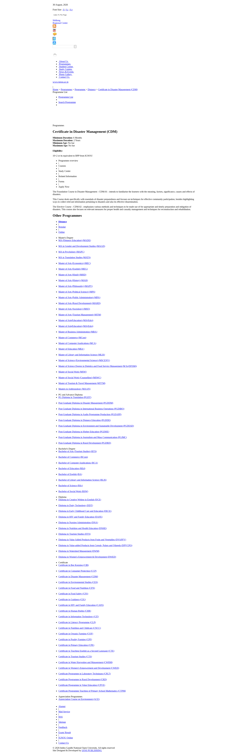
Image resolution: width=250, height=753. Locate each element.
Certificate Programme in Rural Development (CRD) (82, 679)
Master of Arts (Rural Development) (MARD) (79, 303)
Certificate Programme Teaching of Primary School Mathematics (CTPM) (92, 691)
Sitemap (62, 722)
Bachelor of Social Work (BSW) (73, 491)
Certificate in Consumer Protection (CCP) (77, 571)
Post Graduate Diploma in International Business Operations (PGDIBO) (91, 409)
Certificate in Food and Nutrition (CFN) (76, 588)
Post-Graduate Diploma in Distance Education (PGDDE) (84, 420)
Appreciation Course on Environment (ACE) (79, 699)
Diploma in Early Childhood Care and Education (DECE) (84, 511)
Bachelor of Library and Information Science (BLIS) (82, 480)
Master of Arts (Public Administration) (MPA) (79, 297)
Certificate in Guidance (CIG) (72, 599)
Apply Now (63, 186)
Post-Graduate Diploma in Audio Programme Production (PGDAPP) (89, 414)
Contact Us (64, 77)
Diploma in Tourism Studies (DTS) (74, 534)
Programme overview (68, 160)
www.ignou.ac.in (60, 82)
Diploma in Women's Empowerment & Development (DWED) (87, 557)
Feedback (62, 727)
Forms (61, 181)
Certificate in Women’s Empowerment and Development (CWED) (88, 668)
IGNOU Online (65, 737)
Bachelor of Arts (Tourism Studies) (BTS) (77, 451)
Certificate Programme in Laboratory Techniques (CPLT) (84, 673)
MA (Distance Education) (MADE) (74, 240)
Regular (62, 227)
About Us (63, 61)
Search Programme (67, 102)
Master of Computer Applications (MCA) (77, 343)
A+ (71, 9)
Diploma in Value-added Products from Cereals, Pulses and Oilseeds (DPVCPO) (95, 545)
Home (55, 89)
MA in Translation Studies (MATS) (74, 257)
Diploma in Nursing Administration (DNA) (78, 522)
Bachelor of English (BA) (70, 474)
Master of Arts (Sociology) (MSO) (74, 309)
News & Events (66, 72)
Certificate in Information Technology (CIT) (78, 616)
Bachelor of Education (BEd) (71, 468)
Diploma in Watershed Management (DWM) (78, 551)
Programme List (65, 97)
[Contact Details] (54, 40)
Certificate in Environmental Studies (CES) (78, 582)
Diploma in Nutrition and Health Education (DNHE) (82, 528)
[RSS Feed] (54, 27)
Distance (92, 89)
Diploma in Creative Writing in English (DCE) (79, 499)
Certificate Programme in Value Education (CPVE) (81, 685)
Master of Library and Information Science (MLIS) (81, 354)
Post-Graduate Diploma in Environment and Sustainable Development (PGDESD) (96, 426)
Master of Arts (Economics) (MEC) (74, 263)
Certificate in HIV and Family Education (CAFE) (81, 605)
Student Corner (65, 66)
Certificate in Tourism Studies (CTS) (75, 656)
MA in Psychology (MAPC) (71, 252)
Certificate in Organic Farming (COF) (75, 633)
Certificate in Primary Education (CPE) (76, 645)
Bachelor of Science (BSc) (70, 485)
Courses (62, 166)
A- (67, 9)
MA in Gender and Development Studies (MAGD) (81, 246)
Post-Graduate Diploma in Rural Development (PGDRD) (84, 443)
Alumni (61, 706)
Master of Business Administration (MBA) (77, 332)
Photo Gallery (65, 74)
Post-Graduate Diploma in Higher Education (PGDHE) (83, 431)
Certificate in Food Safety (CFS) (73, 593)
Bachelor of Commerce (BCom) (73, 457)
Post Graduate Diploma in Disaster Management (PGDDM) (85, 403)
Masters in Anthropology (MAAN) (74, 389)
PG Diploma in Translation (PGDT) (74, 397)
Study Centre (64, 171)
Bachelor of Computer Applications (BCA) (78, 463)
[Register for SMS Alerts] (55, 35)
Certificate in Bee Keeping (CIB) (73, 565)
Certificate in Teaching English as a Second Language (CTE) (86, 651)
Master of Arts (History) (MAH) (73, 280)
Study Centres (65, 69)
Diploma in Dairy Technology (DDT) (75, 505)
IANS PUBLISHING (92, 750)
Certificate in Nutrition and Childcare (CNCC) (79, 628)
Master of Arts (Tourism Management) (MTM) (79, 314)
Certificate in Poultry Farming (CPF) (75, 639)
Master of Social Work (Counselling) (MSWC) (79, 377)
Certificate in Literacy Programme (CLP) (77, 622)
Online (61, 232)
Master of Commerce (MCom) (72, 337)
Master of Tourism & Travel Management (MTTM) (81, 383)
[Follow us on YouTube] (54, 31)
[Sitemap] (54, 43)
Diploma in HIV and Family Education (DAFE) (80, 517)
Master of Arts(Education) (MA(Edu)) (75, 320)
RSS (60, 717)
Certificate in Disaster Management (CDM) (118, 89)
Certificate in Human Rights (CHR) (74, 611)
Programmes (64, 64)
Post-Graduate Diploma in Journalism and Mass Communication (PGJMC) (92, 437)
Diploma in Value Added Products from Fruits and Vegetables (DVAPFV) (92, 539)
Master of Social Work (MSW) (72, 372)
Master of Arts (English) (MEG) (73, 269)
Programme (80, 89)
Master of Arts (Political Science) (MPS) (76, 292)
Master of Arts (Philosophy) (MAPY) (75, 286)
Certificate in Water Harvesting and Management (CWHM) (85, 662)
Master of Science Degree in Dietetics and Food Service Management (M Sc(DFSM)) (97, 366)
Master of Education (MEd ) (71, 349)
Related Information (67, 176)
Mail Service (64, 711)
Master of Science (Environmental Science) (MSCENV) (84, 360)
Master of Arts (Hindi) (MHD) (72, 274)
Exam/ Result (64, 732)
